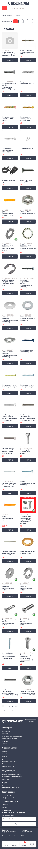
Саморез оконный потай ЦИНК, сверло (27, 82)
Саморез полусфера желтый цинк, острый (9, 386)
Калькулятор (6, 779)
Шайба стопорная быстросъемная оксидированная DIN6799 (8, 282)
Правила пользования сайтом (11, 774)
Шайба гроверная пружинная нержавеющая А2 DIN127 (26, 587)
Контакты (5, 733)
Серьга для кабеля (26, 148)
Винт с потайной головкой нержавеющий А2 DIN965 (26, 622)
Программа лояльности (9, 761)
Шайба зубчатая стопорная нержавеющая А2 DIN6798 (8, 247)
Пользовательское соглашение (12, 776)
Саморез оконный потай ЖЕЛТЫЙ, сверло (8, 118)
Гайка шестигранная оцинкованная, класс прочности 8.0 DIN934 (27, 693)
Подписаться (19, 824)
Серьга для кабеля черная (8, 181)
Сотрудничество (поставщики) (12, 736)
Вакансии (5, 744)
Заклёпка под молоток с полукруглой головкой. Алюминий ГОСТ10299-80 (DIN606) (28, 417)
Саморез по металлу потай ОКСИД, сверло (27, 351)
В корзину (10, 60)
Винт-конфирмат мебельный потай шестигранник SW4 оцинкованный (8, 655)
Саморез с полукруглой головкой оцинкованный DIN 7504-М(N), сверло (26, 283)
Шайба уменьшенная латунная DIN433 (27, 552)
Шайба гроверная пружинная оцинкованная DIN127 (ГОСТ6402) (9, 354)
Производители (7, 764)
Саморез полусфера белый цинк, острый (27, 386)
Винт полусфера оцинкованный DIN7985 (26, 451)
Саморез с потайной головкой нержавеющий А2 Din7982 (9, 622)
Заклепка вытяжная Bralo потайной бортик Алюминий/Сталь (10, 484)
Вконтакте (5, 804)
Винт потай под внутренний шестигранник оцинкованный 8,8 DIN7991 (26, 658)
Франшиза (5, 741)
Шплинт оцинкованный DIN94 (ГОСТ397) (27, 483)
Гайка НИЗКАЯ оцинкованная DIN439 (27, 212)
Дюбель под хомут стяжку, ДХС (26, 181)
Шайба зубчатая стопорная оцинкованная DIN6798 (28, 246)
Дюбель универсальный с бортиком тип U (8, 518)
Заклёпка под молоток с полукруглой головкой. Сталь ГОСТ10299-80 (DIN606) (10, 692)
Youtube (4, 807)
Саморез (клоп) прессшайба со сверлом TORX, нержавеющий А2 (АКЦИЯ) (26, 520)
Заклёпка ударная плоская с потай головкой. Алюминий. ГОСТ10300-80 (9, 417)
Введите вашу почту (8, 815)
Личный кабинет (7, 754)
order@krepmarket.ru (9, 798)
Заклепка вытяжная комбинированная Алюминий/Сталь (9, 553)
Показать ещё (8, 711)
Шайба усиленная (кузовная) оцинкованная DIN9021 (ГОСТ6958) (10, 319)
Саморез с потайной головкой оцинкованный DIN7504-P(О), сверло (9, 86)
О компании (6, 731)
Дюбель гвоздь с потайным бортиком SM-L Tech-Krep (27, 52)
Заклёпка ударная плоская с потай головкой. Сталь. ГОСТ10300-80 (8, 450)
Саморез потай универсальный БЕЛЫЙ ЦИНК (7, 150)
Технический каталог (8, 766)
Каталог (4, 751)
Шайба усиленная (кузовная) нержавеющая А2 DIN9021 (8, 587)
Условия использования (27, 831)
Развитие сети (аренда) (9, 738)
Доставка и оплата (8, 759)
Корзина (4, 756)
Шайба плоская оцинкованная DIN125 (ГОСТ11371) (27, 318)
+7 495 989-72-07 (7, 795)
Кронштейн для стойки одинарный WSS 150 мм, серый (9, 53)
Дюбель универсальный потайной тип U (7, 213)
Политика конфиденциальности (9, 831)
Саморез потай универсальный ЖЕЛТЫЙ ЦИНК (25, 118)
